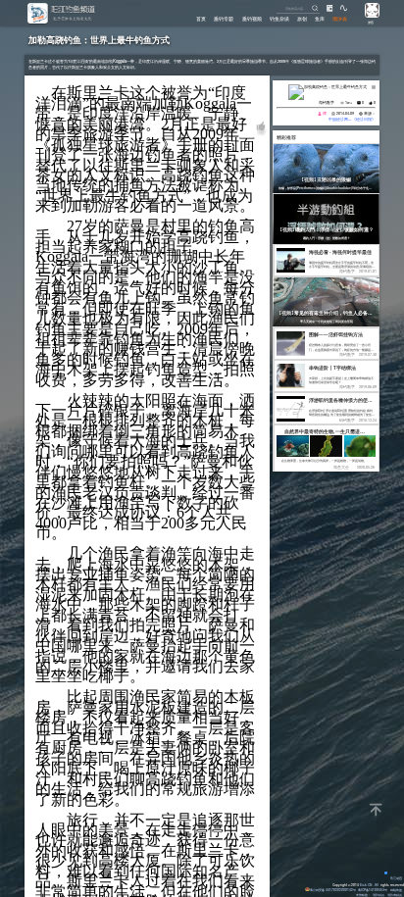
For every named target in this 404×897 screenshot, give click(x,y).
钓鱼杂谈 (279, 18)
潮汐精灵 (378, 894)
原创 (302, 18)
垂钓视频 (252, 18)
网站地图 (396, 889)
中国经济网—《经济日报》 (352, 119)
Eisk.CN (366, 884)
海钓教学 (326, 102)
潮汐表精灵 (394, 894)
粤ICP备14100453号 (372, 889)
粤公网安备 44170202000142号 (333, 889)
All (377, 884)
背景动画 (396, 877)
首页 (201, 18)
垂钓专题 (223, 18)
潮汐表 (339, 18)
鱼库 (320, 18)
